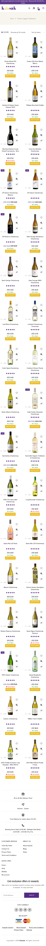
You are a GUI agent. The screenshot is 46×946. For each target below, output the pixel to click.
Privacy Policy (6, 852)
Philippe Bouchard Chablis (35, 105)
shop (3, 868)
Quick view (17, 47)
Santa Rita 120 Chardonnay (35, 543)
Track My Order (7, 845)
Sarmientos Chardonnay (10, 456)
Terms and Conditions (9, 855)
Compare (17, 53)
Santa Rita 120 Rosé (10, 543)
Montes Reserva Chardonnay (10, 631)
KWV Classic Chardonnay (10, 675)
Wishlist (4, 871)
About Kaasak (27, 845)
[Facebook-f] (16, 910)
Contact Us (5, 849)
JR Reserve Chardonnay (10, 236)
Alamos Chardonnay (10, 587)
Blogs (25, 849)
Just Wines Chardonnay (10, 324)
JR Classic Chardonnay (35, 193)
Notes (25, 852)
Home (12, 18)
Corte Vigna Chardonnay (10, 368)
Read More (10, 163)
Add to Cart (10, 76)
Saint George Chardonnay (10, 280)
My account (5, 875)
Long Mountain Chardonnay (35, 499)
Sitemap (29, 930)
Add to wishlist (17, 42)
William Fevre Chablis (35, 719)
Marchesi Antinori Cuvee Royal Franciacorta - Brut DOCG (10, 151)
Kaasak (22, 940)
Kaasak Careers (7, 927)
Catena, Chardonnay (10, 719)
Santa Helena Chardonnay (10, 412)
